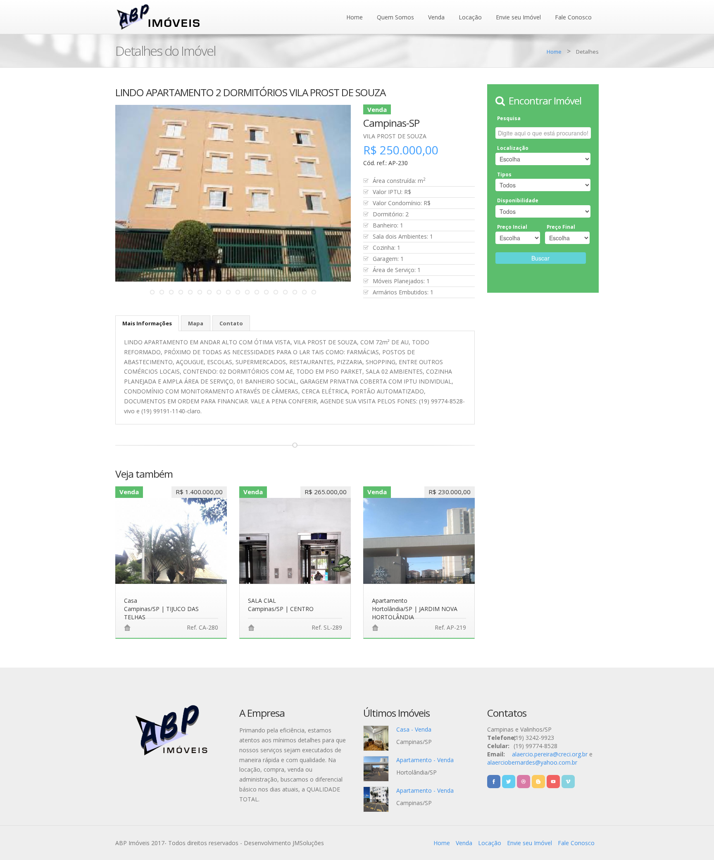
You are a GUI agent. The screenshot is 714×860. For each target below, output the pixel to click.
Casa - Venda (413, 729)
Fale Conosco (573, 17)
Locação (470, 17)
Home (354, 17)
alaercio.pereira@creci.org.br (550, 754)
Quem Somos (395, 17)
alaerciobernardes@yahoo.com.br (532, 762)
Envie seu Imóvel (518, 17)
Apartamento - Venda (425, 760)
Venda (436, 17)
